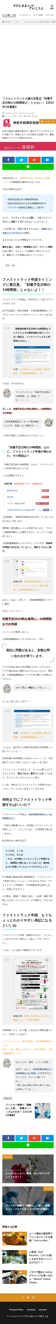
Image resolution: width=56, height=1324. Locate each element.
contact (43, 1309)
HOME (8, 22)
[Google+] (34, 160)
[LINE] (28, 167)
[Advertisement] (28, 62)
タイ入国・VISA (9, 15)
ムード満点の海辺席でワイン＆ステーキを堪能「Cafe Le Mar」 (41, 1237)
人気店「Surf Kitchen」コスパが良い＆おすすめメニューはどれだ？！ (41, 1257)
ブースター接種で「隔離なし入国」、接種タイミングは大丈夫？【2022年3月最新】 (19, 1110)
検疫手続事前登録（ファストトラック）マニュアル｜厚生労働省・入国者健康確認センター (31, 585)
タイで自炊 (38, 15)
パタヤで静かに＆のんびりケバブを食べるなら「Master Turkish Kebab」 (41, 1277)
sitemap (31, 1309)
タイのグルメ (24, 15)
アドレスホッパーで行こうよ (36, 1316)
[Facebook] (8, 160)
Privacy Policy (16, 1309)
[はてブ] (47, 160)
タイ (17, 22)
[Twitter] (21, 160)
